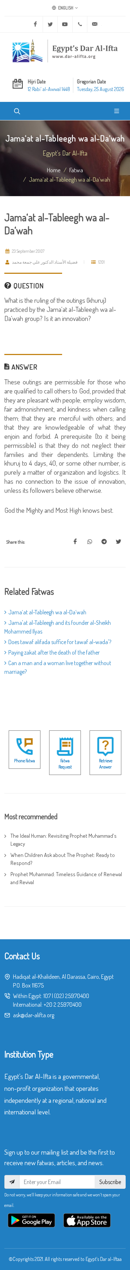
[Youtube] (65, 24)
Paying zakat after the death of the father (54, 652)
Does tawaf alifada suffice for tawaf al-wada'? (59, 642)
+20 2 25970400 (63, 1004)
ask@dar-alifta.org (33, 1015)
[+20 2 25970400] (80, 24)
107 (47, 995)
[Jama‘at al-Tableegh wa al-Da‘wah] (75, 542)
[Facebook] (35, 24)
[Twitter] (50, 24)
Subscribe (110, 1182)
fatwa (76, 170)
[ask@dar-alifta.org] (94, 24)
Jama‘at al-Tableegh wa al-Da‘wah (47, 612)
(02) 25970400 (71, 995)
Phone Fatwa (24, 760)
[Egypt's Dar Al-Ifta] (65, 51)
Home (54, 170)
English (65, 8)
